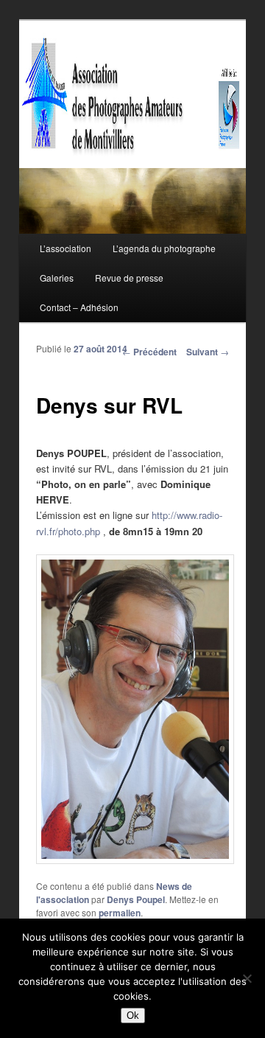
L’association (65, 248)
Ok (133, 1015)
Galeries (57, 277)
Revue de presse (129, 277)
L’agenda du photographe (164, 248)
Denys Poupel (136, 899)
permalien (120, 912)
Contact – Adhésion (79, 307)
